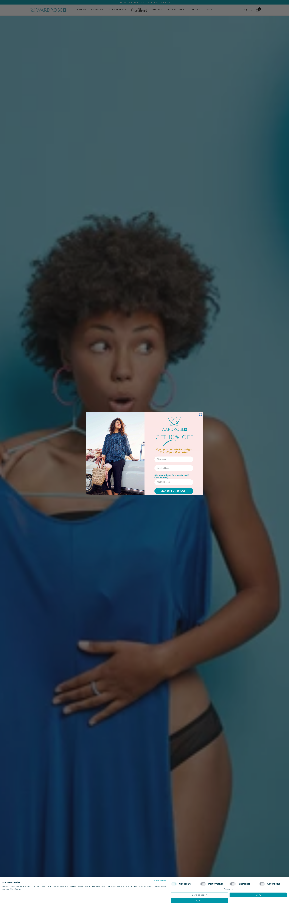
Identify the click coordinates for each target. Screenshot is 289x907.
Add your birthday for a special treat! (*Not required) (171, 476)
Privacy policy (160, 880)
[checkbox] (174, 883)
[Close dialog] (200, 414)
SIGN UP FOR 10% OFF (174, 491)
